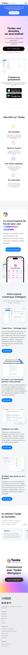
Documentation (5, 635)
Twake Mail (4, 614)
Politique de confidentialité (8, 629)
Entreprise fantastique (6, 643)
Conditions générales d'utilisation (9, 631)
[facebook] (8, 603)
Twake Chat (4, 618)
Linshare (3, 622)
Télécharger (4, 637)
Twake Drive (4, 616)
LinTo (3, 620)
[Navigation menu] (25, 3)
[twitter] (3, 603)
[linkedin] (5, 603)
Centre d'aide (5, 633)
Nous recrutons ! (5, 646)
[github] (10, 603)
